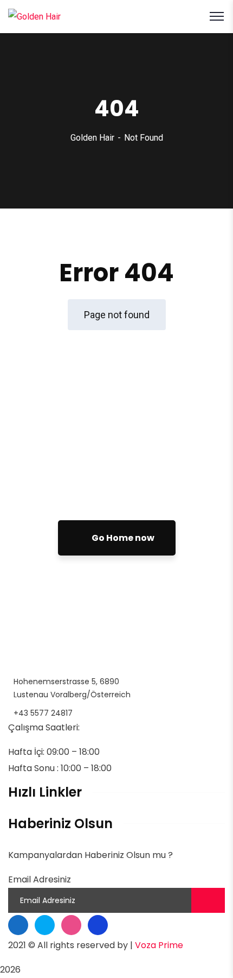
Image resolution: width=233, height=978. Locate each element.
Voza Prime (159, 945)
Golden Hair (92, 137)
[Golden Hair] (34, 16)
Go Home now (122, 538)
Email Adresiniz (39, 879)
